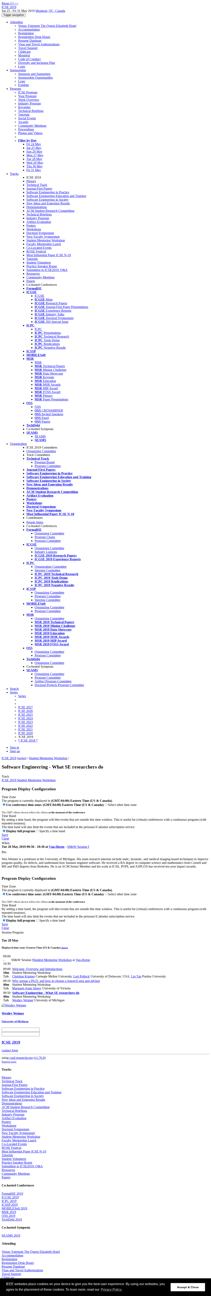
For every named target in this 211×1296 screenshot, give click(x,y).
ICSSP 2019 (10, 1204)
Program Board (45, 462)
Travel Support (28, 48)
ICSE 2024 (25, 718)
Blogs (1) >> (10, 3)
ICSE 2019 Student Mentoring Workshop (29, 780)
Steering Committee (47, 570)
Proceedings (26, 129)
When (5, 843)
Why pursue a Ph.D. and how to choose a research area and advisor (56, 981)
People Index (34, 522)
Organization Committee (51, 566)
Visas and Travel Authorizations (39, 44)
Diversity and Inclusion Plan (36, 63)
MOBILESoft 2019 (14, 1208)
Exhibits (23, 85)
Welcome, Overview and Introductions (37, 969)
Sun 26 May (34, 151)
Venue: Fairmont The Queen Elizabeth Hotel (47, 26)
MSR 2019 (9, 1212)
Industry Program (29, 103)
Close (5, 838)
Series (22, 696)
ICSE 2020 (25, 733)
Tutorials (23, 114)
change (64, 947)
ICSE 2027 (25, 707)
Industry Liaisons (46, 552)
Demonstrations (36, 207)
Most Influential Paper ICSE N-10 (48, 255)
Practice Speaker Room (41, 266)
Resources (33, 273)
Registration (26, 33)
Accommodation (29, 29)
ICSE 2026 (25, 711)
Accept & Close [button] (188, 1287)
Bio (4, 852)
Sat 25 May (33, 148)
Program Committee (48, 466)
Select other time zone (122, 805)
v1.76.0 (40, 1057)
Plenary (31, 181)
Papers (30, 281)
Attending (16, 22)
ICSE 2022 (25, 725)
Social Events (27, 118)
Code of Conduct (29, 59)
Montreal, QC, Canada (50, 11)
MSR (38, 362)
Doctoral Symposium (40, 233)
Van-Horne (56, 846)
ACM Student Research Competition (50, 210)
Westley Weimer (22, 1000)
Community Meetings (32, 125)
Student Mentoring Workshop (45, 240)
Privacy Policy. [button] (111, 1289)
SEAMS (40, 436)
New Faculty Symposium (43, 236)
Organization (18, 443)
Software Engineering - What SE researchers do (45, 993)
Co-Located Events (39, 247)
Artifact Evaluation (38, 222)
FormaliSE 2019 (12, 1193)
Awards (23, 122)
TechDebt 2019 (12, 1219)
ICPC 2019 (9, 1201)
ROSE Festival (36, 251)
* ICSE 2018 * (28, 740)
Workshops (33, 229)
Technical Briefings (30, 111)
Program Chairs (45, 537)
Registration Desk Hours (34, 37)
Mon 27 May (34, 155)
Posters (31, 225)
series (21, 758)
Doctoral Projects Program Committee (59, 685)
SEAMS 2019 (11, 1235)
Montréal (24, 55)
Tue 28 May (34, 159)
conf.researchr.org (21, 1057)
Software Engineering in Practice (47, 192)
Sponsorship (18, 70)
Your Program (27, 96)
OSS (38, 407)
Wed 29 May (34, 162)
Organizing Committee (41, 451)
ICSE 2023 (25, 722)
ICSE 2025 (25, 714)
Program (15, 88)
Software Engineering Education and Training (56, 196)
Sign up (15, 751)
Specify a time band (52, 831)
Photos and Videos (30, 133)
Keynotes (24, 107)
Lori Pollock (81, 976)
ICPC (38, 329)
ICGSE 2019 (10, 1197)
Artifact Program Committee (53, 681)
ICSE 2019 (9, 758)
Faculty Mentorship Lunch (43, 244)
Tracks (14, 173)
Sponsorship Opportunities (35, 77)
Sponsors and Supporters (34, 74)
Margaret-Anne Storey (26, 988)
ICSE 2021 (25, 729)
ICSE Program (27, 92)
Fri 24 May (33, 144)
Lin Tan (136, 976)
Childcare (24, 51)
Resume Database (29, 40)
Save (5, 835)
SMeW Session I (78, 846)
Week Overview (28, 100)
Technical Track (36, 185)
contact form (10, 1050)
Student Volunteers (38, 262)
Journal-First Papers (39, 188)
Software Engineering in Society (47, 199)
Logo (21, 66)
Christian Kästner (23, 976)
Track (5, 776)
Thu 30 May (34, 166)
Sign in (14, 747)
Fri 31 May (33, 170)
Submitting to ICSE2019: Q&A (47, 270)
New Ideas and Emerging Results (48, 203)
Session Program (12, 932)
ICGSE (39, 296)
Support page (9, 1061)
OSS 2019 (8, 1216)
